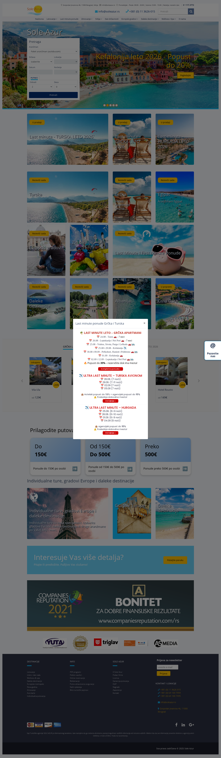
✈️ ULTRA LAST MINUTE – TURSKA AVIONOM (110, 376)
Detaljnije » (110, 401)
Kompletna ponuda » (110, 369)
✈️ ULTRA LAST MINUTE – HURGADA (110, 408)
